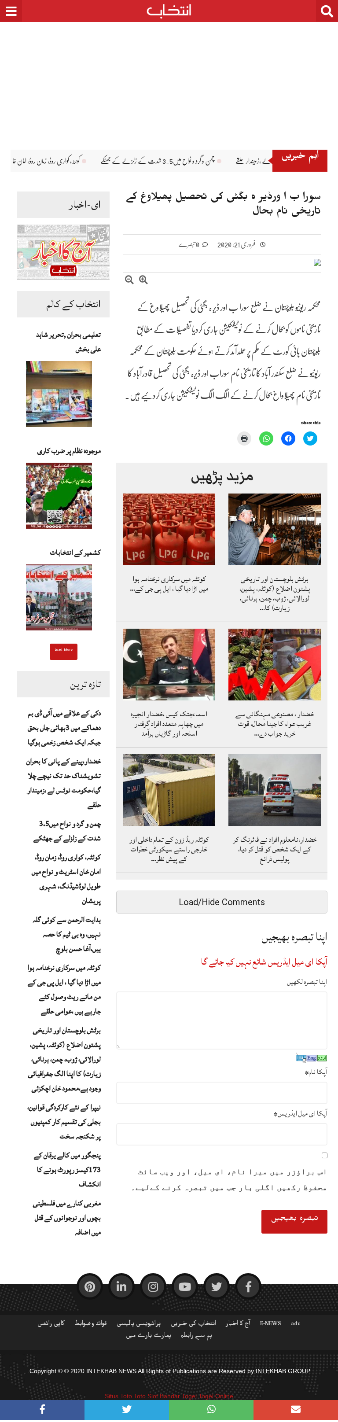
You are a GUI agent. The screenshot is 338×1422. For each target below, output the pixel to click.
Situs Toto (118, 1396)
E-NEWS (270, 1325)
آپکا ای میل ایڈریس (300, 1113)
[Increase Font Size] (143, 281)
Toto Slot (146, 1396)
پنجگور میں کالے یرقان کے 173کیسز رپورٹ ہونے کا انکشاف (67, 1169)
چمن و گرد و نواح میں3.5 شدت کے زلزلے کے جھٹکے (226, 161)
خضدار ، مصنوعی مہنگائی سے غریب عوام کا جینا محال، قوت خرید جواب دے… (274, 723)
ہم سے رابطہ (196, 1337)
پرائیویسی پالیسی (139, 1325)
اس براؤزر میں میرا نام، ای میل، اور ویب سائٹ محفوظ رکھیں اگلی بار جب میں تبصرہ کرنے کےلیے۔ (229, 1179)
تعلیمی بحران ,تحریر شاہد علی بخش (68, 342)
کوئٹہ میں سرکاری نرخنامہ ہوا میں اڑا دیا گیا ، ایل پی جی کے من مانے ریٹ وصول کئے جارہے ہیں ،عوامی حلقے (64, 989)
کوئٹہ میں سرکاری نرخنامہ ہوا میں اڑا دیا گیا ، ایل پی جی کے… (169, 584)
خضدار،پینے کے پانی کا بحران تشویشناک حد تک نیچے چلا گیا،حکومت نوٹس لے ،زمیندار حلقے (63, 783)
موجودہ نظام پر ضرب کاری (69, 451)
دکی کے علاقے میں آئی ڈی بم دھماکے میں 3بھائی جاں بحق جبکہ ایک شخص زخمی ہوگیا (64, 727)
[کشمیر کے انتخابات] (59, 600)
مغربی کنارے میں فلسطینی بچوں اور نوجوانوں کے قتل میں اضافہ (67, 1217)
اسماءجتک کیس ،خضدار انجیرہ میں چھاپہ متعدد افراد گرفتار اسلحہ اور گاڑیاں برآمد (169, 723)
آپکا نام (316, 1072)
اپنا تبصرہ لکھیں (307, 982)
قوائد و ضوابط (90, 1325)
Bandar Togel (178, 1396)
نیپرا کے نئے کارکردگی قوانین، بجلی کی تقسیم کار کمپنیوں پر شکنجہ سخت (64, 1121)
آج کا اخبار (238, 1325)
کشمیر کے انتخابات (75, 552)
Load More (64, 650)
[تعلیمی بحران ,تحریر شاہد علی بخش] (59, 396)
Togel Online (215, 1396)
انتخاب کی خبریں (193, 1325)
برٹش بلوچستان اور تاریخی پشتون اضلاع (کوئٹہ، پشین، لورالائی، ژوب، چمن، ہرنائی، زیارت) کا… (274, 593)
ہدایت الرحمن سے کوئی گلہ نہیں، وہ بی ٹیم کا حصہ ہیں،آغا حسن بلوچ (67, 934)
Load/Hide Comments (222, 902)
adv (296, 1325)
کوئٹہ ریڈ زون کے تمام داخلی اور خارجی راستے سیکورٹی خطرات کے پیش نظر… (169, 849)
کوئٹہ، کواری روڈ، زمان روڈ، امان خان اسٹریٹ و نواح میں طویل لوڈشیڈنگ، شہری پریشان (66, 879)
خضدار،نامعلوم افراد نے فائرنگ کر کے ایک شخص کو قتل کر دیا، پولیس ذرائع (274, 849)
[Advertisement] (169, 79)
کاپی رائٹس (51, 1325)
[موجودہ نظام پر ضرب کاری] (59, 498)
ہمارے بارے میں (148, 1337)
